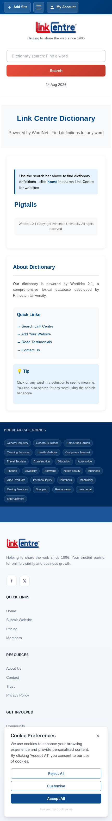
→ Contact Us (28, 350)
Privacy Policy (17, 695)
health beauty (72, 470)
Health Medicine (48, 452)
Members (14, 638)
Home (11, 611)
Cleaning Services (18, 452)
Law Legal (85, 489)
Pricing (11, 629)
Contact (12, 677)
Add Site (20, 7)
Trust (10, 686)
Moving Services (17, 489)
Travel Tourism (16, 461)
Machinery (86, 479)
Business (94, 470)
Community (15, 726)
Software (50, 470)
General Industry (17, 442)
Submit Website (19, 620)
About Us (13, 668)
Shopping (41, 489)
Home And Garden (78, 442)
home (52, 182)
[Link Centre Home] (56, 27)
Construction (42, 461)
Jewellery (31, 470)
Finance (12, 470)
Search (56, 70)
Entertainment (15, 498)
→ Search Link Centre (35, 326)
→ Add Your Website (34, 334)
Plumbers (66, 479)
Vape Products (16, 479)
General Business (47, 442)
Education (64, 461)
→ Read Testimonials (34, 342)
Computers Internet (77, 452)
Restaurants (63, 489)
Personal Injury (42, 479)
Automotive (85, 461)
